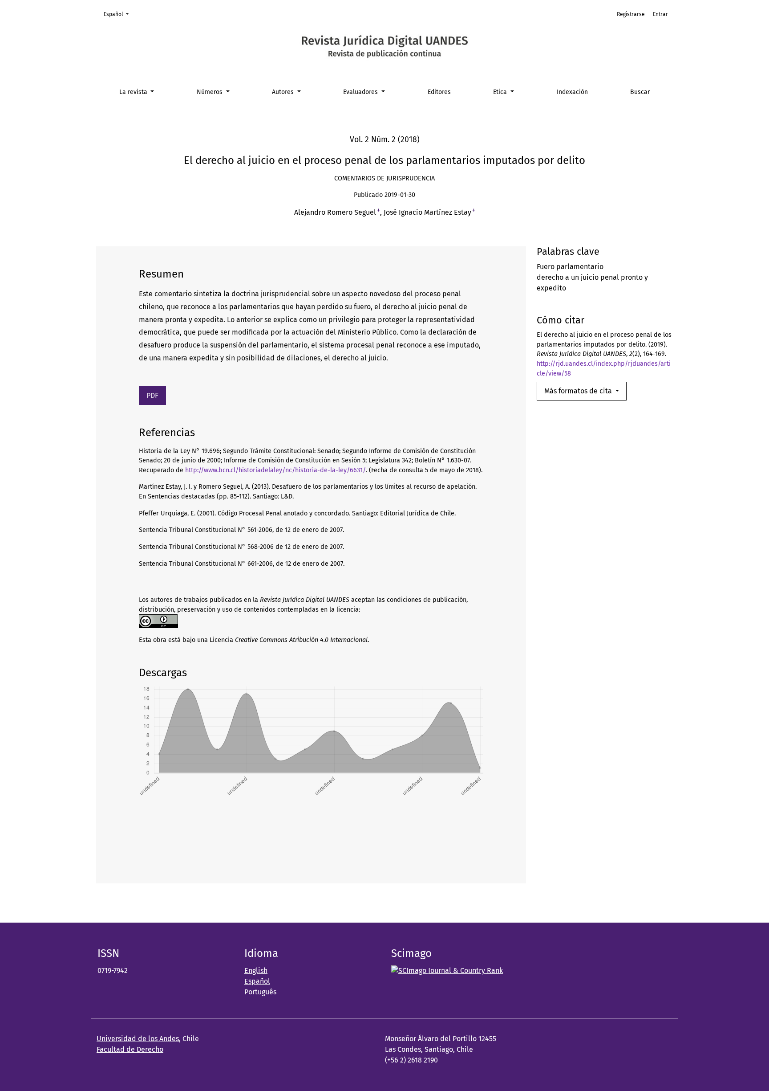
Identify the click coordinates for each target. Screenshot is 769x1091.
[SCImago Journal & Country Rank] (447, 970)
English (255, 970)
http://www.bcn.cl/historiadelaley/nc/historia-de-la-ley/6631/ (275, 470)
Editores (439, 92)
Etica (501, 92)
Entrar (660, 14)
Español (118, 14)
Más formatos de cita (579, 391)
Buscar (640, 92)
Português (260, 992)
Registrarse (631, 14)
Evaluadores (361, 92)
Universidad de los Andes (138, 1038)
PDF (152, 395)
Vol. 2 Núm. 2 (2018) (385, 139)
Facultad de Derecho (130, 1049)
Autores (283, 92)
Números (210, 92)
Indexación (572, 92)
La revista (134, 92)
